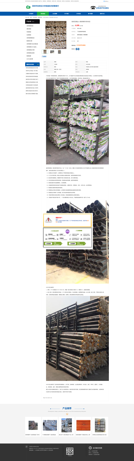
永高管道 (29, 34)
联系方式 (102, 13)
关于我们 (66, 13)
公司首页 (31, 13)
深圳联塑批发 (30, 25)
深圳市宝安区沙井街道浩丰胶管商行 (46, 448)
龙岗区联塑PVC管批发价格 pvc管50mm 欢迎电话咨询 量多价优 (55, 434)
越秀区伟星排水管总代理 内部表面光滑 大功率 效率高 (32, 90)
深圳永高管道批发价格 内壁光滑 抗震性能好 (32, 67)
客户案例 (90, 13)
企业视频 (55, 13)
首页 (31, 17)
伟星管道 (29, 31)
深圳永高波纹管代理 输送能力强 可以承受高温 (32, 76)
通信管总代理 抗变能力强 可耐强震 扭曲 (32, 79)
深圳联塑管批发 (30, 37)
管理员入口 (46, 450)
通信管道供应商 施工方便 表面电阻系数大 (32, 87)
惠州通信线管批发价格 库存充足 (100, 434)
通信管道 (40, 17)
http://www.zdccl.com (47, 397)
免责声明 (42, 450)
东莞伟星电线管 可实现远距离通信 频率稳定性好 (32, 85)
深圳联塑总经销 (30, 53)
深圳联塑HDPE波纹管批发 (33, 47)
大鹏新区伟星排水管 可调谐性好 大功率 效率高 (32, 73)
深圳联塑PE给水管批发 (32, 44)
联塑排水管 (29, 41)
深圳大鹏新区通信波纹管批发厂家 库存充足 (85, 434)
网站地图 (51, 450)
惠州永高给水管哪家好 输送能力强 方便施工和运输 (32, 93)
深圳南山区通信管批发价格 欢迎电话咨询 (68, 434)
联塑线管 (29, 56)
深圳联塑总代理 (30, 50)
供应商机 (43, 13)
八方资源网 (36, 450)
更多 (38, 64)
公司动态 (78, 13)
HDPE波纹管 (30, 59)
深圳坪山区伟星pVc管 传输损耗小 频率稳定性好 (32, 70)
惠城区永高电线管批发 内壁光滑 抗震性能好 (32, 82)
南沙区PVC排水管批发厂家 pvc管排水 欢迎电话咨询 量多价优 (38, 434)
